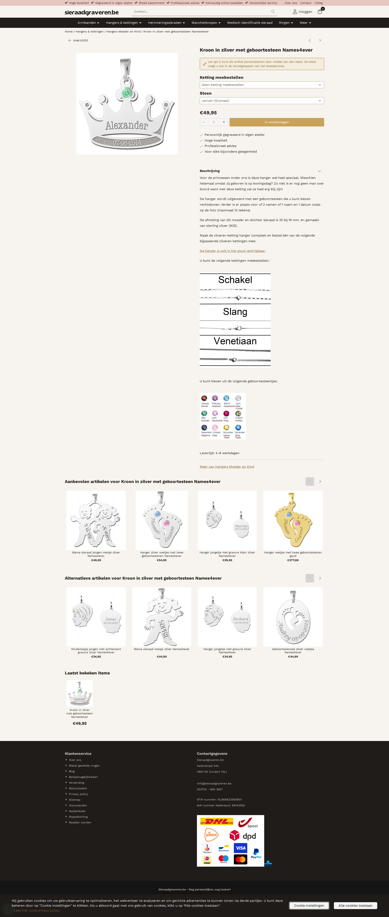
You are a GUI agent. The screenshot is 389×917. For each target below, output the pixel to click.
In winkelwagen (277, 122)
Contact (305, 2)
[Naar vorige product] (310, 40)
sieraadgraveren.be (218, 783)
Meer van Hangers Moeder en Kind (227, 467)
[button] (302, 12)
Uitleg (319, 2)
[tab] (262, 171)
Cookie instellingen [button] (309, 905)
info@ (201, 783)
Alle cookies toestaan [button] (356, 905)
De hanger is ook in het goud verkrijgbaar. (233, 251)
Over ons (291, 2)
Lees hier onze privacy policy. (37, 910)
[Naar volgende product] (320, 40)
